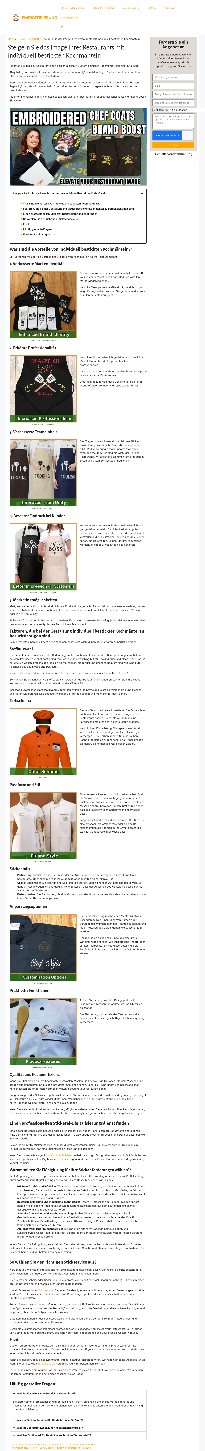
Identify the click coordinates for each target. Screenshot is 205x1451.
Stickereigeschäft (28, 39)
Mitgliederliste (69, 17)
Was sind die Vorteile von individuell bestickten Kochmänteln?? (61, 203)
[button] (142, 193)
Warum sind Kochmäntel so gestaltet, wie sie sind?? (50, 1420)
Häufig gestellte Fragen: (38, 229)
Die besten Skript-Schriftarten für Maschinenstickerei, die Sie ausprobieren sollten (54, 1444)
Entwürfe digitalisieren (59, 1155)
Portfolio (151, 7)
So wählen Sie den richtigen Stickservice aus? (51, 219)
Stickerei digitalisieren (73, 7)
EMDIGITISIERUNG (39, 17)
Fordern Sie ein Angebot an (39, 234)
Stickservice (46, 1290)
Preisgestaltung (130, 7)
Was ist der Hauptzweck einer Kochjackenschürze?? (50, 1427)
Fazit (26, 224)
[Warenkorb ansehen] (61, 27)
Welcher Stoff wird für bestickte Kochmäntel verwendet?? (54, 1435)
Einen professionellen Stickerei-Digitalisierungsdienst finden (60, 213)
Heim (11, 39)
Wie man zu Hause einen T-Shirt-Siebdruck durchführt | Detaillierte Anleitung (51, 1447)
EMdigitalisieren (47, 1363)
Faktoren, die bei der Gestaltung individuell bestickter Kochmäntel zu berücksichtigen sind (78, 208)
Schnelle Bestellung (103, 7)
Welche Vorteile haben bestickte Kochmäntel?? (47, 1393)
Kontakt (170, 7)
